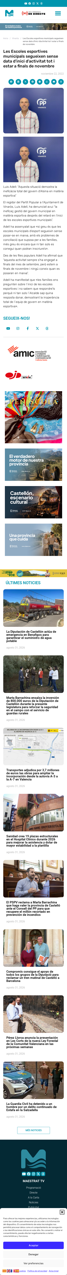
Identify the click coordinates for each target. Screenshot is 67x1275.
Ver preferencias (33, 1263)
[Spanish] (17, 1270)
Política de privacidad (37, 1271)
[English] (9, 1270)
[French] (13, 1270)
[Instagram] (33, 3)
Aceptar (33, 1245)
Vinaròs (15, 38)
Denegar (33, 1254)
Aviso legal (54, 1271)
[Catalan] (4, 1270)
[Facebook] (29, 3)
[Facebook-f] (28, 328)
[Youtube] (25, 3)
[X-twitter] (37, 3)
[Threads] (41, 3)
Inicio (5, 38)
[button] (62, 1212)
